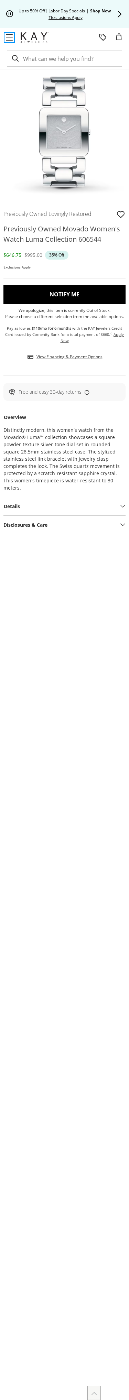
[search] (14, 58)
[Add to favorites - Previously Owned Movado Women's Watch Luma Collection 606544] (121, 214)
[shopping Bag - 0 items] (121, 39)
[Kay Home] (35, 37)
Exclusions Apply (17, 267)
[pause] (10, 14)
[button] (119, 14)
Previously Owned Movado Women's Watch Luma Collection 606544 (61, 234)
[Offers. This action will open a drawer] (103, 37)
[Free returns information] (86, 392)
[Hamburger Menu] (9, 37)
